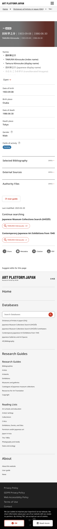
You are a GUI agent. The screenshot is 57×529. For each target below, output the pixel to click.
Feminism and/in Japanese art (13, 429)
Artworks (5, 374)
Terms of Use (11, 501)
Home (5, 9)
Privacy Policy (11, 487)
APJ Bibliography (8, 341)
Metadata (24, 251)
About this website (9, 466)
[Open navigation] (52, 3)
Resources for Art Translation (13, 391)
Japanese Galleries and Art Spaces (14, 337)
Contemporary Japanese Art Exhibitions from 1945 (20, 333)
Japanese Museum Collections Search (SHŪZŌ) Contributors (24, 329)
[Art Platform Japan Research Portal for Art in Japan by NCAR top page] (13, 3)
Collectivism (6, 417)
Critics (4, 421)
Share (9, 251)
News (4, 474)
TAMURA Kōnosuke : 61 (17, 226)
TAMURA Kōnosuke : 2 (17, 240)
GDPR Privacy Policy (14, 492)
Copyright (5, 395)
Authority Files (27, 183)
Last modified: (8, 208)
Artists (4, 370)
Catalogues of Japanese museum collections (18, 386)
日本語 (52, 279)
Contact (8, 506)
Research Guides (11, 361)
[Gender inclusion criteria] (12, 132)
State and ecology (8, 446)
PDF (52, 251)
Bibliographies (7, 366)
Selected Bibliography (27, 160)
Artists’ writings (7, 413)
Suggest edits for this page (14, 268)
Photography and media (11, 442)
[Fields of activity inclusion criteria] (19, 143)
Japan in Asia (7, 433)
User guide (6, 470)
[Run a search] (51, 314)
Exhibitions (6, 378)
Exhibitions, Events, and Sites (12, 425)
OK (16, 523)
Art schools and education (11, 409)
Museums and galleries (10, 382)
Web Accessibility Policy (16, 497)
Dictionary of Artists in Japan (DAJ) (28, 9)
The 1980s (6, 438)
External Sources (27, 172)
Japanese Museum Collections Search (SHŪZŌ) (19, 325)
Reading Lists (9, 404)
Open (6, 79)
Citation (40, 251)
